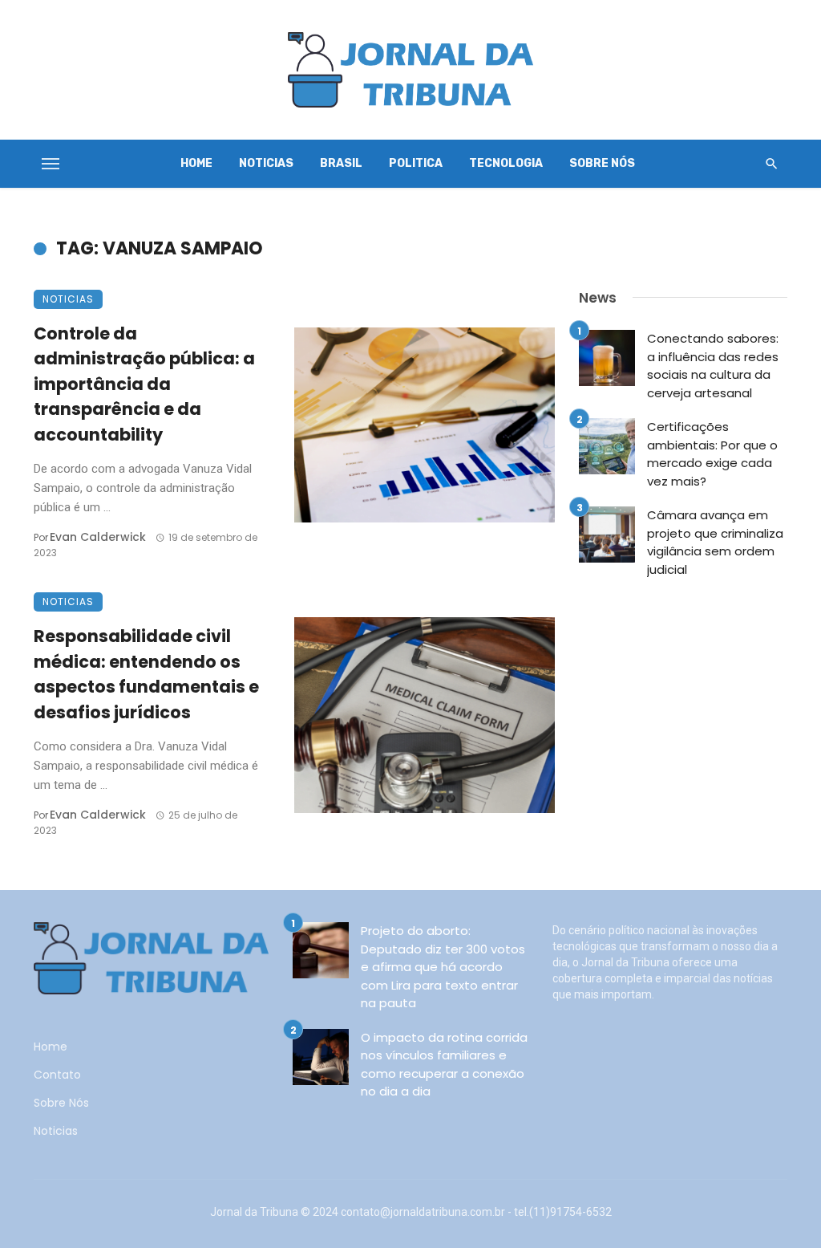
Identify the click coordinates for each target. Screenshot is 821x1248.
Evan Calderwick (98, 537)
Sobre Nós (602, 163)
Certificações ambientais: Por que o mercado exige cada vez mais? (712, 454)
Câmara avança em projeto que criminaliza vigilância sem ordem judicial (715, 542)
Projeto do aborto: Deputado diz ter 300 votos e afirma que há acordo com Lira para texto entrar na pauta (443, 966)
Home (196, 163)
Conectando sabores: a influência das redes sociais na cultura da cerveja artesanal (713, 365)
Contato (57, 1075)
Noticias (266, 163)
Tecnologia (506, 163)
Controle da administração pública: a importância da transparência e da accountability (144, 384)
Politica (416, 163)
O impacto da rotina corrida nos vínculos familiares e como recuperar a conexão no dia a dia (444, 1064)
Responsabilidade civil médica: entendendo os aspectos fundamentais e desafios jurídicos (146, 674)
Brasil (341, 163)
